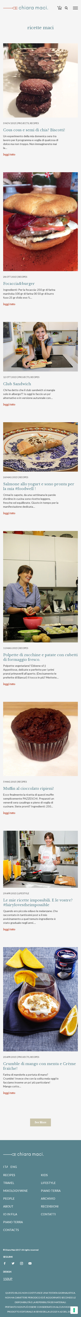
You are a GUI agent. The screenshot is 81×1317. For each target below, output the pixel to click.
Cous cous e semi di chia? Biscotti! (34, 130)
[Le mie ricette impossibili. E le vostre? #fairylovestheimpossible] (40, 859)
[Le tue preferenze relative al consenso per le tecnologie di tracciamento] (74, 1310)
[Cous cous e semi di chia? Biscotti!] (40, 80)
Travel (8, 1183)
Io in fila (10, 1214)
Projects (23, 123)
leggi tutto (9, 154)
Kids (44, 1175)
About (8, 1206)
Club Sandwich (17, 384)
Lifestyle (23, 893)
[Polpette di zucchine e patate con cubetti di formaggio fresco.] (40, 586)
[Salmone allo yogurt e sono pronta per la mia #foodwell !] (40, 447)
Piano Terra (13, 1222)
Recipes (34, 123)
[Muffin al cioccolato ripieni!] (40, 739)
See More (40, 1122)
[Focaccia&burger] (40, 221)
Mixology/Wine (15, 1190)
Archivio (48, 1198)
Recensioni (50, 1206)
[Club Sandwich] (40, 346)
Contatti (48, 1214)
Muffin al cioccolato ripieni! (28, 788)
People (9, 1198)
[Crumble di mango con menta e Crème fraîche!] (40, 999)
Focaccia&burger (19, 284)
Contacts (11, 1230)
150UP (7, 1279)
